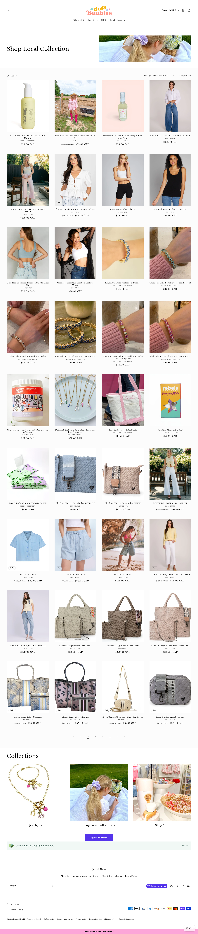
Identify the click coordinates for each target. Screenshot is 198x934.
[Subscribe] (52, 886)
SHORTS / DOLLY (123, 575)
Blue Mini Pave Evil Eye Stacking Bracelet (75, 356)
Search (96, 876)
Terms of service (95, 919)
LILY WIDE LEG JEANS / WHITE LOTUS (170, 575)
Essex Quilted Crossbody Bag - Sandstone (123, 717)
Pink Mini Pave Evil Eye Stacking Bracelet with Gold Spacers (123, 357)
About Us (65, 876)
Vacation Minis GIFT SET (170, 430)
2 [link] (88, 736)
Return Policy (130, 876)
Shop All (160, 825)
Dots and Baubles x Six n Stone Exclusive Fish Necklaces (75, 431)
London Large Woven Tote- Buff (123, 646)
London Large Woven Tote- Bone (75, 646)
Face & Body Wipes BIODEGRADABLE (28, 503)
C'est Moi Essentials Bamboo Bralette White (75, 284)
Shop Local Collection (97, 825)
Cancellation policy (126, 919)
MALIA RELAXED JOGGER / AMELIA (28, 646)
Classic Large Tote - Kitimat (75, 717)
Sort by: (147, 75)
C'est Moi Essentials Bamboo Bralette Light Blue (28, 284)
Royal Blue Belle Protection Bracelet (122, 283)
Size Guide (107, 876)
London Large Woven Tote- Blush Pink (170, 646)
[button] (99, 931)
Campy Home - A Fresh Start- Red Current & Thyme (27, 431)
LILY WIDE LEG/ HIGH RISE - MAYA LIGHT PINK (28, 210)
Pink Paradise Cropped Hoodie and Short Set (75, 137)
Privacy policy (81, 919)
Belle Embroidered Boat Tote (123, 430)
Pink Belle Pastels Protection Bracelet (28, 356)
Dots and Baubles (20, 919)
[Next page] (124, 737)
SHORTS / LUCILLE (75, 575)
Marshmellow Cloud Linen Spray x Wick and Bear (122, 137)
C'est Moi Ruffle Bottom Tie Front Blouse (75, 209)
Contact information (65, 919)
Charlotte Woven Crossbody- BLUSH (123, 503)
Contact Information (81, 876)
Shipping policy (110, 919)
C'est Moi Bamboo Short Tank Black (170, 209)
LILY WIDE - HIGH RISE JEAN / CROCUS (170, 136)
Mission (118, 876)
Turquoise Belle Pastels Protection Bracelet (170, 283)
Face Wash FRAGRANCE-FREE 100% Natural (27, 137)
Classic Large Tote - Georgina (28, 717)
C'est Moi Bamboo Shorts (122, 209)
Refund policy (49, 919)
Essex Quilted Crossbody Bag (170, 717)
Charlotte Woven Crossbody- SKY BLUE (75, 503)
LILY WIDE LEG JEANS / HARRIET (170, 503)
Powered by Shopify (34, 919)
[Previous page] (74, 737)
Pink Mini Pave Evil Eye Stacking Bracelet (170, 356)
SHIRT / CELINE (28, 575)
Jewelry (34, 825)
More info (185, 845)
